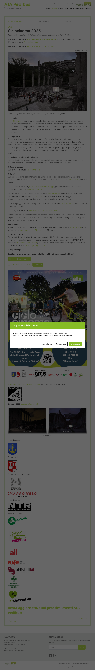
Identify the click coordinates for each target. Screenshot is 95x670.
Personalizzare (46, 344)
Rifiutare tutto (61, 344)
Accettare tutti (75, 344)
